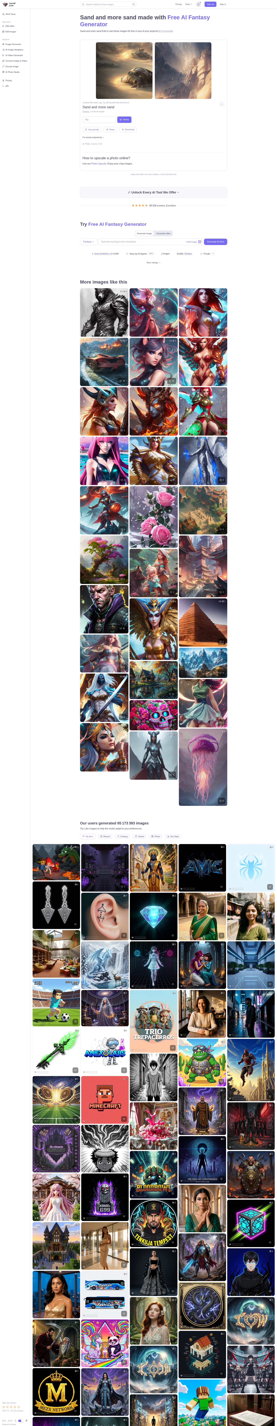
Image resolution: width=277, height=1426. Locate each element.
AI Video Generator (14, 55)
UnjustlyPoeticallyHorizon (118, 102)
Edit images (10, 31)
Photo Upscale (98, 163)
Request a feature (9, 1424)
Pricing (178, 4)
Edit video (9, 26)
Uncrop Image (11, 66)
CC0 (100, 144)
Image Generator (13, 44)
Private (207, 253)
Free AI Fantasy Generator (117, 224)
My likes (89, 836)
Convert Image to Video (16, 61)
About (10, 1421)
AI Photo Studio (12, 72)
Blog (4, 1421)
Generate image (144, 233)
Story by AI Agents (138, 253)
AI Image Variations (14, 50)
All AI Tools (10, 14)
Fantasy (86, 111)
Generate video (163, 233)
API (7, 86)
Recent (106, 836)
